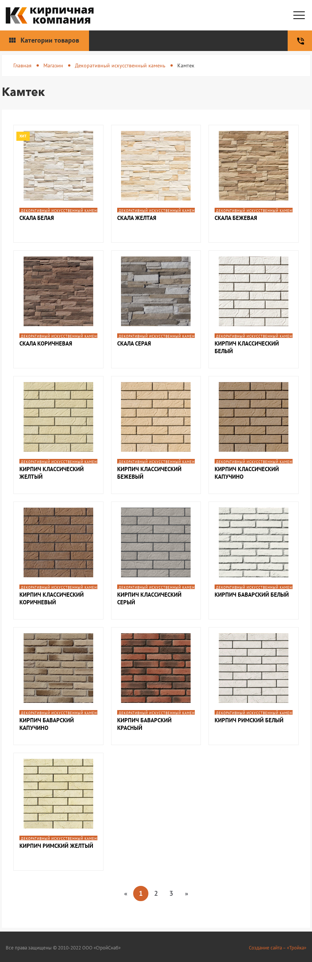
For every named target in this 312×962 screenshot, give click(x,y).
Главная (22, 65)
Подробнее (58, 174)
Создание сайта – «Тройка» (277, 947)
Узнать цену (58, 194)
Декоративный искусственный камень (120, 65)
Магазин (53, 65)
